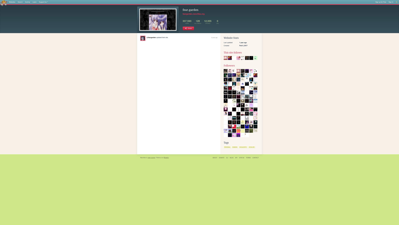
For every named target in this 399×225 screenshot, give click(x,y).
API (236, 158)
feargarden (152, 37)
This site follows (233, 52)
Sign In (391, 2)
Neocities (143, 158)
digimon (234, 147)
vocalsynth (243, 147)
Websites (12, 2)
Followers (229, 65)
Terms (248, 158)
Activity (27, 2)
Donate (221, 158)
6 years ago (214, 37)
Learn (34, 2)
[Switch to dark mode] (397, 2)
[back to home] (4, 3)
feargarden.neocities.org (193, 13)
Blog (231, 158)
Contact (255, 158)
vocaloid (251, 147)
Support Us (43, 2)
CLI (227, 158)
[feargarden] (143, 38)
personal (227, 147)
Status (241, 158)
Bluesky (166, 158)
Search (20, 2)
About (215, 158)
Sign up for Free (380, 2)
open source (151, 158)
